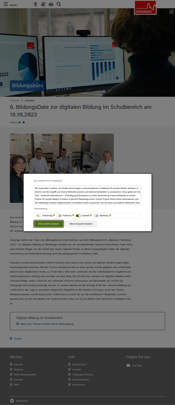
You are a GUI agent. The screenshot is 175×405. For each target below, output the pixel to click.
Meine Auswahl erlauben (81, 224)
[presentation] (54, 215)
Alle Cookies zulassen (48, 224)
